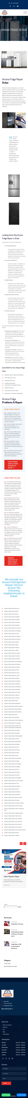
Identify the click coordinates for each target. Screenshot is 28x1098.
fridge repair (7, 963)
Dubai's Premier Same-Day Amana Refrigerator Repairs (13, 464)
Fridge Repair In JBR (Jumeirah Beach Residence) (16, 946)
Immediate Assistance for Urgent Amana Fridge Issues (12, 561)
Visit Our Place (6, 1009)
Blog (4, 1032)
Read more (6, 885)
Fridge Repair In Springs (17, 924)
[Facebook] (10, 6)
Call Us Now (22, 1095)
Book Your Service (7, 1025)
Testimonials (6, 1034)
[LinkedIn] (9, 1058)
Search (5, 904)
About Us (5, 1027)
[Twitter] (12, 1058)
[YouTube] (17, 6)
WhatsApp (6, 1095)
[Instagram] (14, 6)
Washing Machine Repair (10, 966)
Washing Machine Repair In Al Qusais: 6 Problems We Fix (17, 934)
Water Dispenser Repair (11, 876)
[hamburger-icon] (25, 12)
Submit (5, 1083)
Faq (4, 1029)
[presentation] (21, 843)
